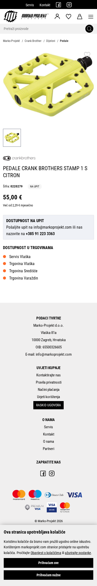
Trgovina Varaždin (23, 278)
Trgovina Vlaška (22, 263)
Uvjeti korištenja (48, 397)
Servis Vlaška (20, 256)
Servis (30, 5)
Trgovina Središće (23, 271)
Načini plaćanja (48, 389)
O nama (48, 441)
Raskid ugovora (48, 405)
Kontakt (45, 5)
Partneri (48, 448)
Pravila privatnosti (48, 382)
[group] (48, 84)
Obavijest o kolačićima (46, 553)
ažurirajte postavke (78, 553)
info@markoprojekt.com (53, 227)
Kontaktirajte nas (48, 375)
